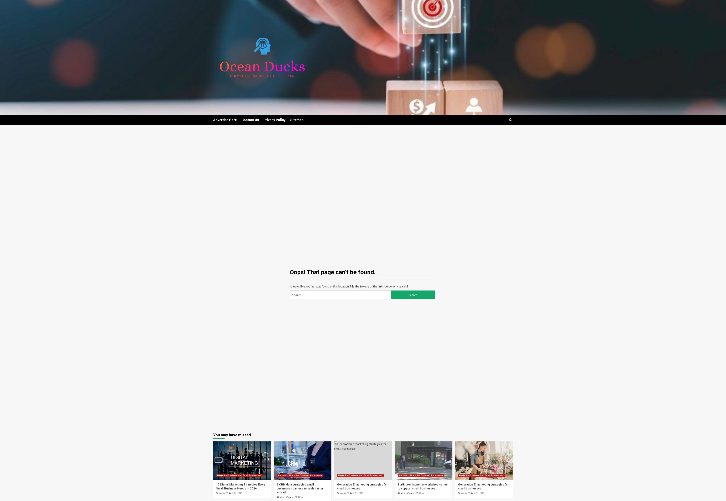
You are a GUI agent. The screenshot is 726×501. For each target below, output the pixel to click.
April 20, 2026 (417, 493)
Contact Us (250, 120)
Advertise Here (225, 120)
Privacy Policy (274, 120)
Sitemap (296, 120)
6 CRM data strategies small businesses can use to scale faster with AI (300, 488)
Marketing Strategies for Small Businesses (239, 475)
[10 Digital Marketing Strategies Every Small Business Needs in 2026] (242, 460)
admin (222, 493)
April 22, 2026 (295, 497)
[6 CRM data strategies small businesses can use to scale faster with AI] (302, 460)
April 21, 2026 (356, 493)
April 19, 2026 (477, 493)
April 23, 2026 (235, 493)
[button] (510, 120)
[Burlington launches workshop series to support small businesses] (423, 460)
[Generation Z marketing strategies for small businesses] (363, 460)
